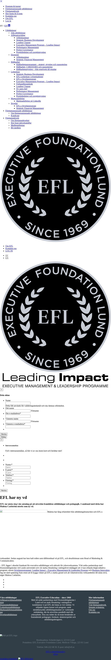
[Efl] (55, 187)
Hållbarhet (15, 62)
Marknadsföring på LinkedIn (28, 101)
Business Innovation (101, 570)
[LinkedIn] (9, 26)
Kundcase (15, 115)
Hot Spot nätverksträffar (21, 123)
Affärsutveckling (18, 35)
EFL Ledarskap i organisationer (29, 76)
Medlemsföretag (18, 125)
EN (5, 26)
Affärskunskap (22, 38)
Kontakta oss (11, 16)
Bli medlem (16, 128)
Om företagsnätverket (20, 120)
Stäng (3, 437)
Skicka (3, 434)
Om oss (92, 610)
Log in (8, 21)
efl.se (55, 654)
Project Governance (24, 50)
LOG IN (9, 251)
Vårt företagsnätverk (98, 605)
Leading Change (23, 42)
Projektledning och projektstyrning (31, 52)
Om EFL (9, 18)
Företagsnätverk (12, 11)
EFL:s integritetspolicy (55, 652)
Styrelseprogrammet (22, 570)
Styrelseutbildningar (8, 614)
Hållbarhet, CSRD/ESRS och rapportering (34, 67)
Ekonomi (15, 55)
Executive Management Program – (38, 45)
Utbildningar (10, 30)
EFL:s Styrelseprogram (26, 79)
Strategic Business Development (30, 40)
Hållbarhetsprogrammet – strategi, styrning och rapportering (41, 64)
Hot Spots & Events (13, 13)
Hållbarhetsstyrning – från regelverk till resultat (36, 69)
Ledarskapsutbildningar (10, 607)
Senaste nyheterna (97, 607)
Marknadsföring (18, 98)
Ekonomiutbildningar (9, 605)
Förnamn (35, 411)
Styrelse (14, 103)
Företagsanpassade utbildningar (18, 9)
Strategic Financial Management (30, 59)
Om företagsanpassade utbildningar (26, 113)
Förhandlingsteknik (24, 84)
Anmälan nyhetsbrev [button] (9, 659)
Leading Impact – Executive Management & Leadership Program (60, 570)
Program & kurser (13, 6)
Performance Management (27, 47)
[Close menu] (1, 2)
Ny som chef (21, 89)
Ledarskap (15, 72)
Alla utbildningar (18, 33)
